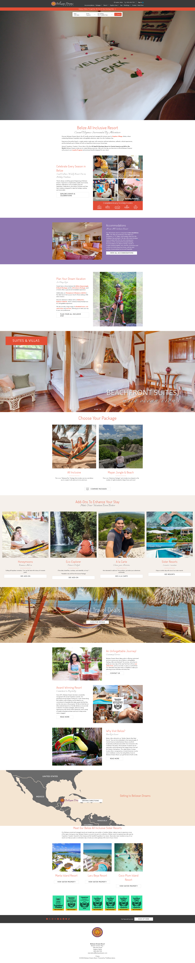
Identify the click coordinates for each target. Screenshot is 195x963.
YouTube (66, 919)
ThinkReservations (110, 958)
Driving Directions (90, 801)
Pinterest (58, 919)
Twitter (50, 919)
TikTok (69, 919)
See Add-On (25, 576)
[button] (115, 9)
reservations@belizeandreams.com (97, 953)
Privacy (97, 956)
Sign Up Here (143, 919)
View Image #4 (98, 409)
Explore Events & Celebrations (67, 195)
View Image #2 (96, 409)
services (68, 308)
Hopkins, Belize (119, 2)
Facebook (47, 919)
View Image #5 (100, 409)
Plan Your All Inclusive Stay (70, 315)
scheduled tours (80, 306)
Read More (64, 717)
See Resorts (170, 574)
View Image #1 (94, 409)
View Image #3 (97, 409)
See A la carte (121, 576)
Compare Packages (99, 489)
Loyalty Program (77, 150)
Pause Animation (192, 409)
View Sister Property (66, 882)
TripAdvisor (55, 919)
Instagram (52, 919)
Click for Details (97, 622)
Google (60, 919)
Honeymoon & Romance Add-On (76, 293)
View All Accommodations (121, 253)
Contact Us (115, 673)
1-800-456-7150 (130, 2)
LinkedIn (63, 919)
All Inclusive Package (78, 288)
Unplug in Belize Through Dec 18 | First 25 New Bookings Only (96, 9)
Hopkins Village (117, 136)
